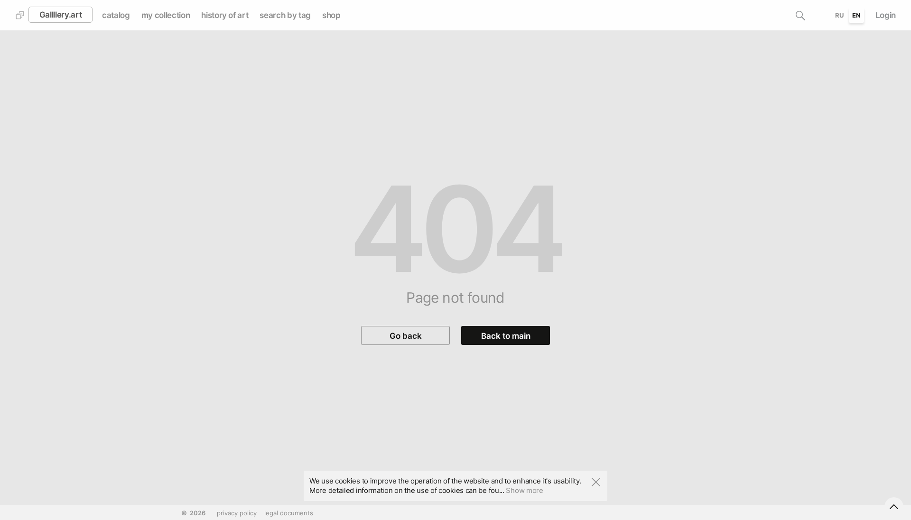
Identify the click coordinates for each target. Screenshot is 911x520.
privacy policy (237, 513)
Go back (406, 336)
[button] (800, 15)
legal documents (288, 513)
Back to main (505, 336)
